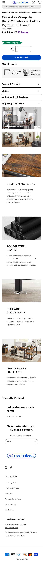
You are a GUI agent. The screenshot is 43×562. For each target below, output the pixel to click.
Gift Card (9, 494)
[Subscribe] (35, 442)
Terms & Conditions (13, 499)
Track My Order (11, 483)
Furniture (13, 12)
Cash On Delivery (12, 488)
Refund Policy (10, 504)
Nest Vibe (24, 559)
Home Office (24, 12)
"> (21, 118)
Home (4, 12)
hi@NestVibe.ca (11, 527)
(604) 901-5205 (17, 536)
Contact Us (9, 510)
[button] (7, 32)
